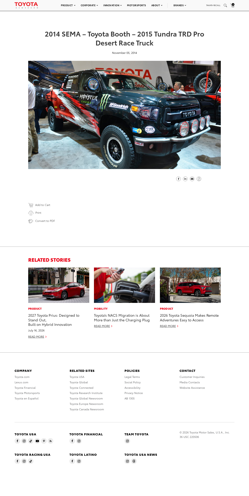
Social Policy (132, 382)
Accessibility (132, 388)
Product (67, 5)
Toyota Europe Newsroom (86, 404)
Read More (36, 336)
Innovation (111, 5)
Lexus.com (21, 382)
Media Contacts (190, 382)
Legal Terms (132, 377)
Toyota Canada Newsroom (87, 409)
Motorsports (136, 5)
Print (38, 212)
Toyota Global (79, 382)
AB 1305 (129, 398)
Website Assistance (192, 388)
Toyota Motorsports (27, 393)
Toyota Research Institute (86, 393)
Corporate (88, 5)
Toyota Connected (81, 388)
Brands (179, 5)
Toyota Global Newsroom (86, 398)
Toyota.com (22, 377)
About (155, 5)
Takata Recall (213, 5)
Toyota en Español (27, 398)
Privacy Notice (133, 393)
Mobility (101, 308)
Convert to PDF (45, 221)
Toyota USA (77, 377)
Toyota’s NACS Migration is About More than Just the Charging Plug (122, 317)
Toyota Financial (25, 388)
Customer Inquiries (192, 377)
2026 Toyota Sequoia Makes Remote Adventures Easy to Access (189, 317)
